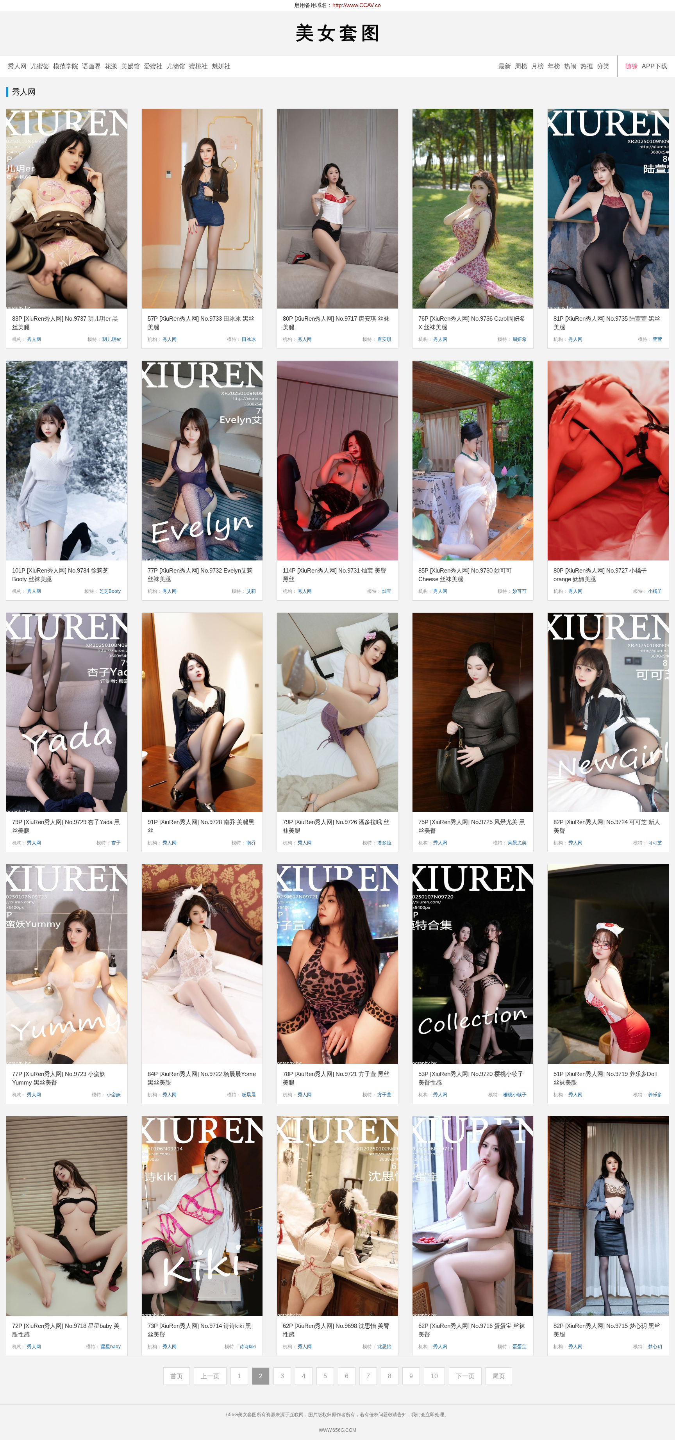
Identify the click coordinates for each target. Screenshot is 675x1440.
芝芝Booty (110, 591)
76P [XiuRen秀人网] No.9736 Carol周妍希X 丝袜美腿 (471, 322)
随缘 (631, 66)
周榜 (521, 66)
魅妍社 (221, 66)
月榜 (537, 66)
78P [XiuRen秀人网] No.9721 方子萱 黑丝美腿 (336, 1078)
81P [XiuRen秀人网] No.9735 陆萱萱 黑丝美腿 (607, 322)
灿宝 (386, 591)
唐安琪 (384, 339)
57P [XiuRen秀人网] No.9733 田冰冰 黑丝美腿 (201, 322)
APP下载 (654, 66)
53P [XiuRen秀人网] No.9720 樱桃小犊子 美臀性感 (470, 1078)
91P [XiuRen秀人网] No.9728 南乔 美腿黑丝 (201, 826)
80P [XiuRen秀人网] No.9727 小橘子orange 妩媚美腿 (600, 574)
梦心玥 (655, 1346)
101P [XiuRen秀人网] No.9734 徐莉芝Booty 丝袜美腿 (60, 574)
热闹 (570, 66)
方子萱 (384, 1094)
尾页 (499, 1376)
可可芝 (655, 843)
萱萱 (657, 339)
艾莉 (251, 591)
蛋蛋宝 (519, 1346)
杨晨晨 (249, 1094)
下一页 (465, 1376)
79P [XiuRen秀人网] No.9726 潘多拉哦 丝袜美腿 (336, 826)
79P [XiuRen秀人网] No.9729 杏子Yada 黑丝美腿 (66, 826)
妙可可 (519, 591)
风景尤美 (517, 843)
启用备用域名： (337, 5)
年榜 (554, 66)
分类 (603, 66)
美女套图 (339, 33)
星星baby (111, 1346)
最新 (504, 66)
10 (434, 1376)
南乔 (251, 843)
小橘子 (655, 591)
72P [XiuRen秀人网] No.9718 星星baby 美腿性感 (66, 1330)
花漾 (111, 66)
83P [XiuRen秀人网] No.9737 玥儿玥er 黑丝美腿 (65, 322)
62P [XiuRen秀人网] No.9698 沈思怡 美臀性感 (336, 1330)
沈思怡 (384, 1346)
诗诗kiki (247, 1346)
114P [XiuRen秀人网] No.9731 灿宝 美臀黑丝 (334, 574)
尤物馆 (175, 66)
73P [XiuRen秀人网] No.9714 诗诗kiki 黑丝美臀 (199, 1330)
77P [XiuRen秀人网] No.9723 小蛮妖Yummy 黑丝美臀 (58, 1078)
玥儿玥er (111, 339)
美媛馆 (130, 66)
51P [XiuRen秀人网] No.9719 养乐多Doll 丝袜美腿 (605, 1078)
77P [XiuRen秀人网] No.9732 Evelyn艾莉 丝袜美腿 (200, 574)
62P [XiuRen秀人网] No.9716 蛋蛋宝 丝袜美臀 (471, 1330)
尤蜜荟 (39, 66)
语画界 (91, 66)
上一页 (210, 1376)
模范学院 (65, 66)
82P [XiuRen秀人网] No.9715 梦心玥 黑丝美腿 (607, 1330)
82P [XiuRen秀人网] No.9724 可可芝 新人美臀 (607, 826)
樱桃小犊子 (515, 1094)
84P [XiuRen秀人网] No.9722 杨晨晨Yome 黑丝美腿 (202, 1078)
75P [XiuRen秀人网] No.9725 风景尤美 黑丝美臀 (471, 826)
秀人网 (17, 66)
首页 (176, 1376)
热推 (586, 66)
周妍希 (519, 339)
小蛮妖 (114, 1094)
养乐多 (655, 1094)
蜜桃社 (198, 66)
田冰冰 (249, 339)
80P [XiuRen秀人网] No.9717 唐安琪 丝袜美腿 (336, 322)
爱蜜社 (153, 66)
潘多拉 (384, 843)
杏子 (116, 843)
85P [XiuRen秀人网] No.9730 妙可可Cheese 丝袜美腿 (465, 574)
